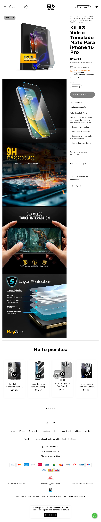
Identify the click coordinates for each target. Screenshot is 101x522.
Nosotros (27, 439)
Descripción (76, 103)
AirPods (78, 431)
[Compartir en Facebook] (72, 185)
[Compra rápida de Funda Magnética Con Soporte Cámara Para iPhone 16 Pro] (62, 373)
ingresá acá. (56, 496)
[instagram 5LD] (47, 422)
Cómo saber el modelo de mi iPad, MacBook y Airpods (56, 439)
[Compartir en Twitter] (77, 185)
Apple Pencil (66, 431)
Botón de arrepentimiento (74, 496)
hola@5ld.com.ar (52, 452)
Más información (78, 108)
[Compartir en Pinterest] (81, 185)
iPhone (79, 17)
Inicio (72, 17)
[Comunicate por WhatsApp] (94, 515)
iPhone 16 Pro (88, 18)
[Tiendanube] (50, 484)
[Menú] (5, 7)
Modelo (73, 82)
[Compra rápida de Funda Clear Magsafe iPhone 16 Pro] (14, 374)
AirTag (12, 431)
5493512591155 (52, 447)
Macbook (46, 431)
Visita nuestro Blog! (52, 456)
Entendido (50, 515)
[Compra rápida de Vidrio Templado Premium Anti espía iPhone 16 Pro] (38, 375)
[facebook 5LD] (54, 422)
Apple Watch (34, 431)
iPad (56, 431)
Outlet (88, 431)
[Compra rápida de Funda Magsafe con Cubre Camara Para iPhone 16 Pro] (86, 374)
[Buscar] (25, 7)
